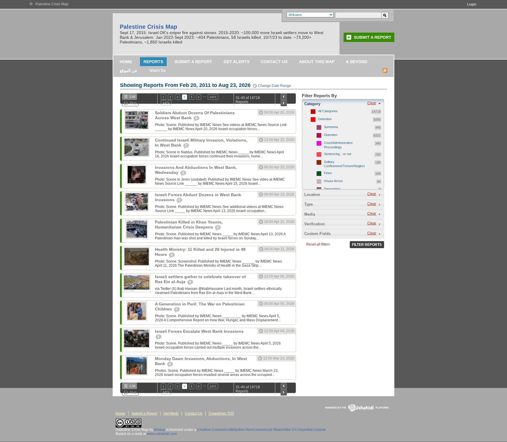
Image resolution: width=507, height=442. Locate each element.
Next (283, 103)
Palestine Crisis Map (52, 4)
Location (312, 194)
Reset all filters (318, 244)
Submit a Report (372, 37)
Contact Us (274, 61)
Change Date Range (274, 86)
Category (312, 104)
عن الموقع (128, 70)
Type (308, 204)
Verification (314, 224)
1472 (166, 102)
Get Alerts (236, 61)
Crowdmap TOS (221, 413)
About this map (316, 61)
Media (309, 214)
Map (133, 103)
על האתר (157, 70)
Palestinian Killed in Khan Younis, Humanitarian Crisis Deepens (189, 224)
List (132, 97)
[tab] (343, 103)
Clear (371, 103)
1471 (213, 97)
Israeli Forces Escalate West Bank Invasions (199, 331)
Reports (153, 61)
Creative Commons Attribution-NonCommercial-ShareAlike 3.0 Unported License (261, 430)
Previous (283, 96)
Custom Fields (317, 233)
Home (126, 61)
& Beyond (356, 61)
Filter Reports (367, 245)
